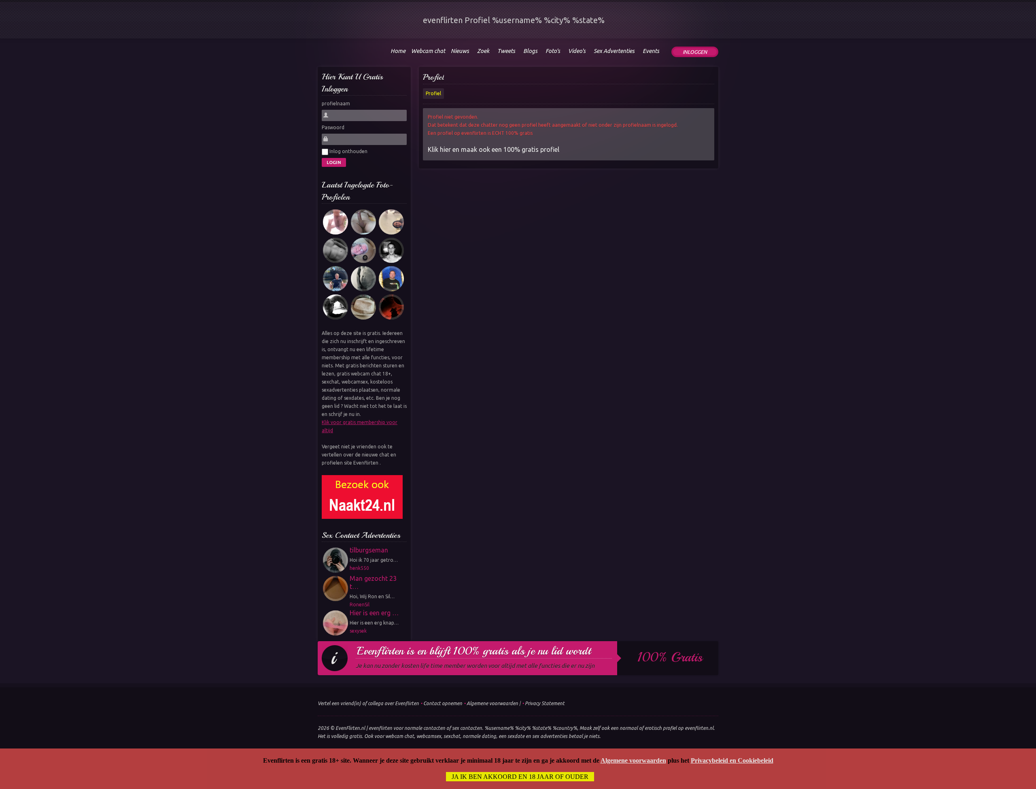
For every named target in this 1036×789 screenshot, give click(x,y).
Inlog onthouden (347, 151)
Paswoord (333, 127)
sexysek (358, 630)
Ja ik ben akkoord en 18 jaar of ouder (520, 776)
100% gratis (670, 657)
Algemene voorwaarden (492, 703)
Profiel (433, 77)
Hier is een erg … (374, 612)
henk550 (359, 568)
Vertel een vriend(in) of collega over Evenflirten (368, 703)
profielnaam (336, 103)
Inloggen (695, 52)
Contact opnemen (442, 703)
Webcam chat (428, 51)
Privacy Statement (545, 703)
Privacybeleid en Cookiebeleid (732, 760)
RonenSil (359, 604)
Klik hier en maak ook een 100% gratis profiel (493, 149)
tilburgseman (369, 550)
